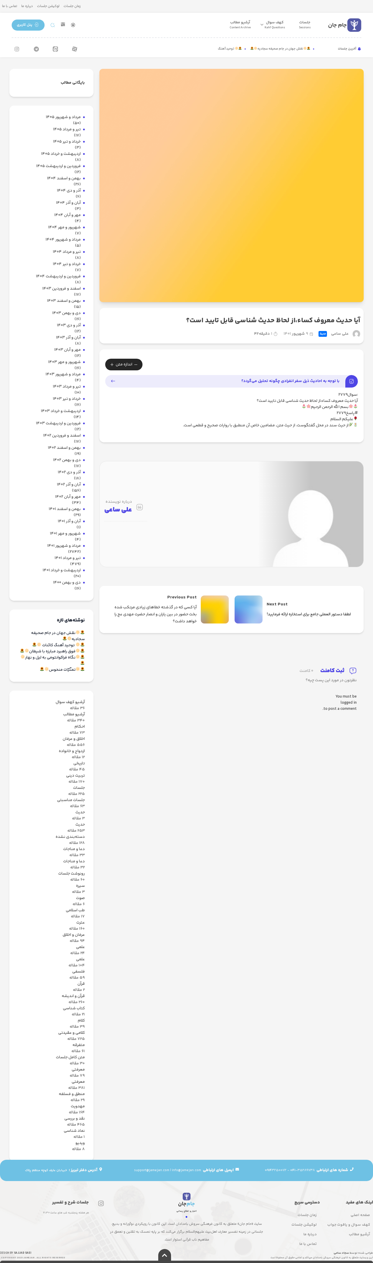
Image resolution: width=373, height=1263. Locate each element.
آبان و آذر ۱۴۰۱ (69, 521)
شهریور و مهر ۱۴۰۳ (64, 362)
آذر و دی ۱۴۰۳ (69, 326)
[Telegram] (36, 49)
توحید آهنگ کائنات (230, 49)
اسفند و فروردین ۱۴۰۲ (62, 436)
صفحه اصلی (360, 1215)
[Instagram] (17, 49)
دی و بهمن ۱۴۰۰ (67, 583)
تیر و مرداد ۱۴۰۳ (67, 387)
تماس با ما (9, 6)
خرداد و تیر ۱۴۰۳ (67, 399)
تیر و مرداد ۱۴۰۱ (67, 558)
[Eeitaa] (55, 49)
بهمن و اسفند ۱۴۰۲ (64, 448)
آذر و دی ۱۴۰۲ (69, 473)
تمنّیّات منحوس (62, 670)
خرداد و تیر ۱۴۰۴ (67, 264)
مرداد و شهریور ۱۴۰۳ (63, 375)
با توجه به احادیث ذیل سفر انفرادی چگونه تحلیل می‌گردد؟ (290, 381)
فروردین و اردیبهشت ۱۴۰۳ (58, 424)
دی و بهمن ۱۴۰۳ (66, 313)
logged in (349, 703)
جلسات (305, 25)
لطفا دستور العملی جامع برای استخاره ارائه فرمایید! (309, 614)
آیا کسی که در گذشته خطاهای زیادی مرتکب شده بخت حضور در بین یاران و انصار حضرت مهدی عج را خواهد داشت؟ (156, 614)
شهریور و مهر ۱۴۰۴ (64, 228)
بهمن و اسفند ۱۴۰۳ (64, 301)
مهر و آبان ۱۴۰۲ (68, 497)
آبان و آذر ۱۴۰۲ (69, 485)
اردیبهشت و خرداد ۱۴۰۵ (61, 154)
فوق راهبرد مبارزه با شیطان (52, 652)
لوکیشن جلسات (48, 6)
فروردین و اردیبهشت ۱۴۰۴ (58, 277)
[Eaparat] (74, 49)
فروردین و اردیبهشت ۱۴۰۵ (58, 166)
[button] (28, 25)
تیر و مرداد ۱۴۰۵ (67, 130)
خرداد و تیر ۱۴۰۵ (67, 142)
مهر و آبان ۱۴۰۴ (67, 215)
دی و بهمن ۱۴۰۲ (67, 460)
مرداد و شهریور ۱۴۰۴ (63, 240)
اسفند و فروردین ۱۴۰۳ (61, 289)
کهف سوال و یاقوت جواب (348, 1225)
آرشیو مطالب (240, 25)
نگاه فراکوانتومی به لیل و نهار (50, 658)
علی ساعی (340, 334)
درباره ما (27, 6)
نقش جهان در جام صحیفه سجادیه (289, 49)
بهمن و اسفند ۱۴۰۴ (64, 179)
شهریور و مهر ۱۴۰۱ (65, 534)
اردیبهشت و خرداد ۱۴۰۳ (61, 411)
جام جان (337, 25)
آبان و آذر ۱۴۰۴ (68, 203)
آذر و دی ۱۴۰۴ (69, 191)
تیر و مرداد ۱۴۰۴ (67, 252)
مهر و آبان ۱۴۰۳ (67, 350)
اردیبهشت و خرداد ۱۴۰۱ (62, 570)
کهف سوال (275, 25)
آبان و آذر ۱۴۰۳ (68, 338)
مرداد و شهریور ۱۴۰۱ (64, 546)
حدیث (323, 334)
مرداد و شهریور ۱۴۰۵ (63, 117)
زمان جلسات (72, 6)
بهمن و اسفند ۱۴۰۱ (65, 509)
